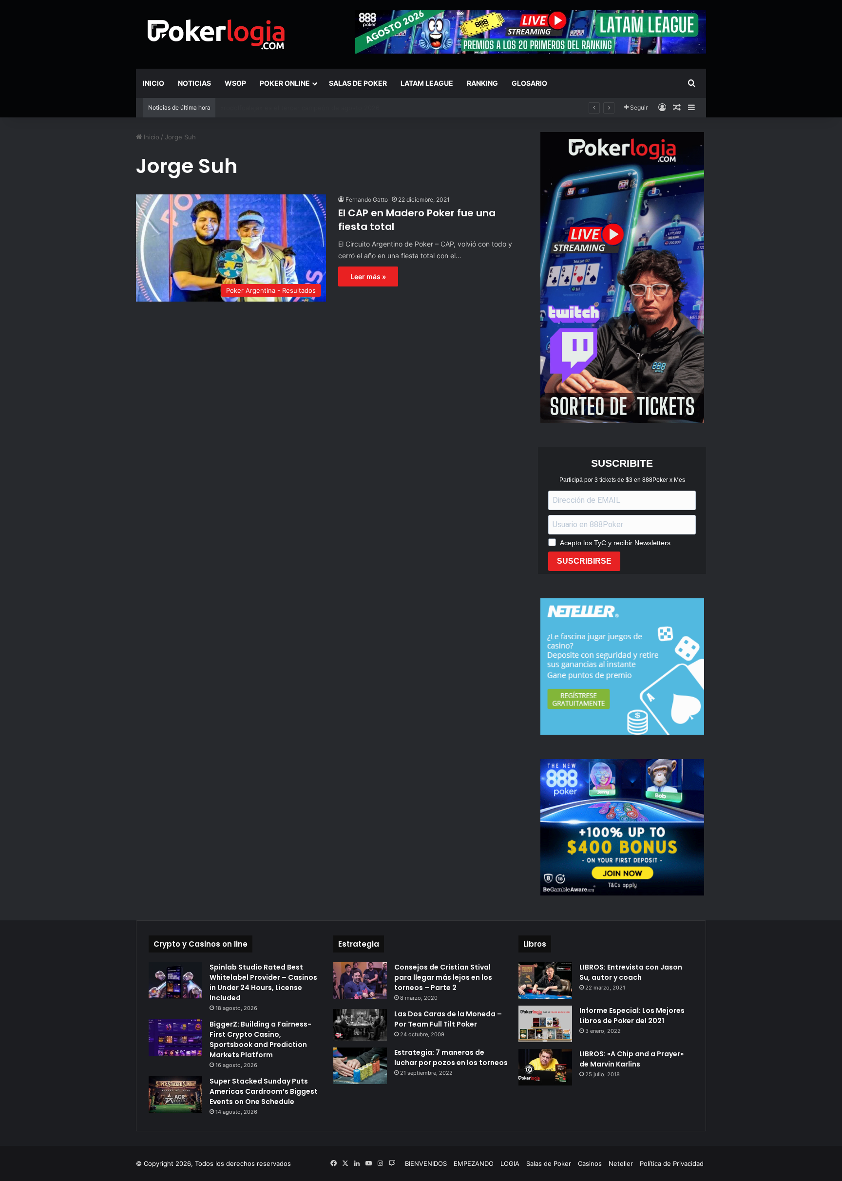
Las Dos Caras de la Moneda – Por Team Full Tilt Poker (448, 1019)
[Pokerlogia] (216, 34)
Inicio (153, 83)
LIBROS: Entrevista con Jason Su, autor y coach (630, 972)
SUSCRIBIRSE (584, 561)
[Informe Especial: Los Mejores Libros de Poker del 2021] (545, 1024)
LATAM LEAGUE (427, 83)
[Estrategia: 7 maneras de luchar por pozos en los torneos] (360, 1066)
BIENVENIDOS (426, 1163)
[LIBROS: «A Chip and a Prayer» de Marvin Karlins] (545, 1067)
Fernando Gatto (366, 199)
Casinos (590, 1163)
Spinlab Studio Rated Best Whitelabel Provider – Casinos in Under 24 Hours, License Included (263, 982)
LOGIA (509, 1163)
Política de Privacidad (672, 1163)
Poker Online (285, 83)
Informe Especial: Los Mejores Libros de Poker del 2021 (632, 1016)
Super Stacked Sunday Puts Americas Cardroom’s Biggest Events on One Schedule (264, 1091)
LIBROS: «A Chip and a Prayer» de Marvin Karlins (631, 1059)
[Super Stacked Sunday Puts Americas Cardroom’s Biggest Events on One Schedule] (175, 1094)
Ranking (482, 83)
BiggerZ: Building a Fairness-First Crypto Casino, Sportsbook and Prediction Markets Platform (260, 1039)
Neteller (621, 1163)
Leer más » (368, 276)
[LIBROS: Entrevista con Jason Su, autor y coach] (545, 980)
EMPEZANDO (474, 1163)
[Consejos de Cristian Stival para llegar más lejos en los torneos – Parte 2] (360, 980)
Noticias (194, 83)
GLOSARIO (529, 83)
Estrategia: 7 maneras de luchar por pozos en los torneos (451, 1057)
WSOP (235, 83)
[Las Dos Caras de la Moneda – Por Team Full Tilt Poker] (360, 1025)
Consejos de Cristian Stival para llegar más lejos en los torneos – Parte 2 (443, 977)
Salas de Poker (358, 83)
